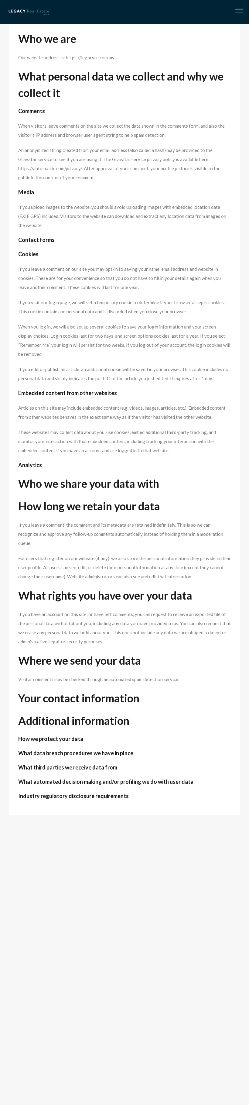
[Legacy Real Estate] (29, 17)
